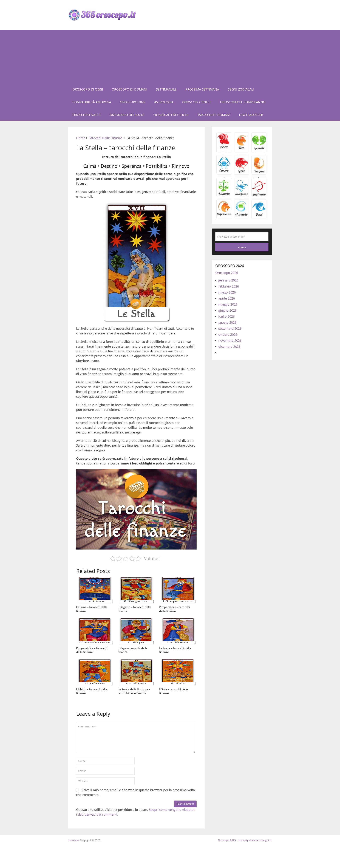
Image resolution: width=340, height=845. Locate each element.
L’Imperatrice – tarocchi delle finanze (91, 650)
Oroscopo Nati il (86, 115)
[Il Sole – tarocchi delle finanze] (178, 672)
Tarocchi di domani (213, 115)
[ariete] (224, 151)
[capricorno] (224, 218)
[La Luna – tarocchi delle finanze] (95, 590)
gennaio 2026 (228, 280)
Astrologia (163, 102)
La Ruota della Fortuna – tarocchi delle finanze (134, 691)
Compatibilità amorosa (91, 102)
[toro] (241, 151)
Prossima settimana (202, 89)
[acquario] (241, 218)
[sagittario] (259, 195)
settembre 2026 (230, 328)
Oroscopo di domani (129, 89)
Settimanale (166, 89)
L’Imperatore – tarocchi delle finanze (174, 609)
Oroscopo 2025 (227, 840)
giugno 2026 (227, 310)
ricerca (242, 247)
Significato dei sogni (171, 115)
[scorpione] (241, 195)
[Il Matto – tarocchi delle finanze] (95, 672)
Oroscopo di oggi (87, 89)
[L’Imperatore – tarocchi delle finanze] (178, 590)
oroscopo (73, 840)
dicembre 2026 (229, 346)
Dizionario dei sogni (127, 115)
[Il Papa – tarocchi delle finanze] (136, 631)
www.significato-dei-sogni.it (255, 840)
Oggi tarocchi (251, 115)
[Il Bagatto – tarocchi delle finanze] (136, 590)
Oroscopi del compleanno (242, 102)
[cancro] (224, 173)
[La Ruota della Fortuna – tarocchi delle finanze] (136, 672)
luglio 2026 (226, 316)
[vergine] (259, 173)
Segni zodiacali (241, 89)
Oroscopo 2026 (132, 102)
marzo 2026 (227, 292)
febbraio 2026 (228, 286)
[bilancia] (224, 195)
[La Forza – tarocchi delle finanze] (178, 631)
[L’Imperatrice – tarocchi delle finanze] (95, 631)
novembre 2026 (230, 340)
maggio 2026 (227, 304)
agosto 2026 (227, 322)
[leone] (241, 173)
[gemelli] (259, 151)
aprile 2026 (226, 298)
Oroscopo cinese (196, 102)
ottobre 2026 (227, 334)
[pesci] (259, 218)
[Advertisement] (170, 56)
